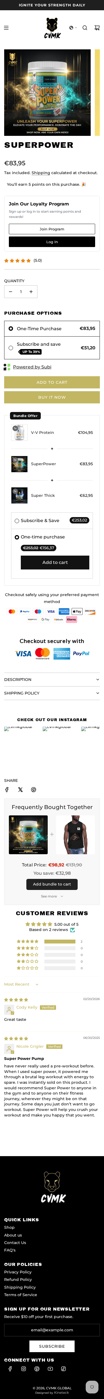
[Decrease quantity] (10, 292)
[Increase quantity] (31, 292)
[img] (16, 999)
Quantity (14, 280)
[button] (73, 28)
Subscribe (52, 1346)
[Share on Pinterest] (33, 790)
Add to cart (55, 562)
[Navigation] (6, 28)
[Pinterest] (37, 1369)
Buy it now (52, 397)
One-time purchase (43, 537)
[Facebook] (10, 1369)
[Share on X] (20, 790)
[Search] (85, 28)
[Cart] (97, 28)
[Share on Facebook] (7, 790)
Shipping (41, 172)
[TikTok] (63, 1369)
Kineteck (61, 1392)
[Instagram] (23, 1369)
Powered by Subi (32, 367)
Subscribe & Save (40, 520)
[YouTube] (50, 1369)
